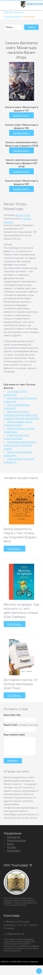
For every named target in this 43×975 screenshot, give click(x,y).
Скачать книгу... (21, 115)
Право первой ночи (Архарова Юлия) (16, 436)
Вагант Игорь (22, 215)
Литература (13, 836)
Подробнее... (14, 548)
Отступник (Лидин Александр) (15, 393)
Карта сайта (13, 850)
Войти (10, 843)
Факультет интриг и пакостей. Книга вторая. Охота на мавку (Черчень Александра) (21, 415)
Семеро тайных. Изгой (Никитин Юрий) (18, 423)
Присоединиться (16, 840)
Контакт (11, 847)
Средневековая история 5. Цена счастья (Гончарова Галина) (20, 445)
